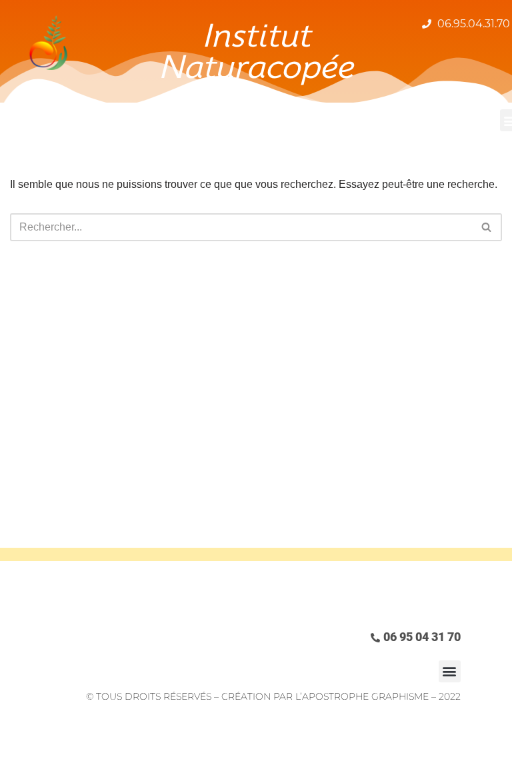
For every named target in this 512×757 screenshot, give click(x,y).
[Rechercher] (487, 227)
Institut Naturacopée (256, 51)
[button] (450, 671)
